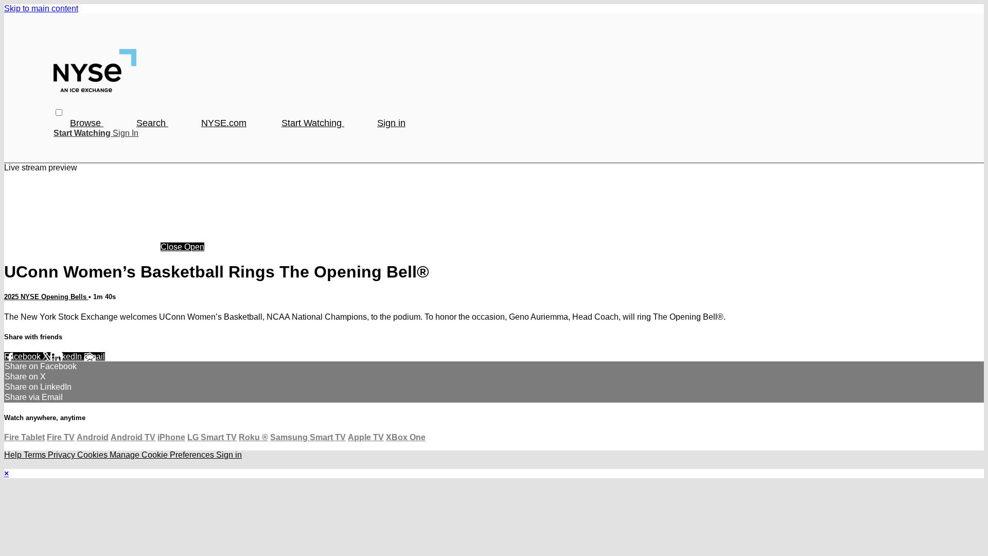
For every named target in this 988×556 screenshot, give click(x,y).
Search (152, 123)
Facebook (23, 356)
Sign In (125, 133)
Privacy (62, 454)
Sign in (391, 123)
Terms (36, 454)
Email (94, 356)
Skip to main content (41, 8)
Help (14, 454)
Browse (86, 123)
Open (194, 246)
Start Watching (312, 123)
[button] (59, 112)
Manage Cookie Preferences (163, 454)
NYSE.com (223, 123)
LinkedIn (67, 356)
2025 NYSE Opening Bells (46, 297)
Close (172, 246)
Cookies (93, 454)
